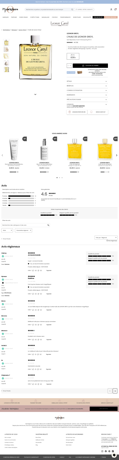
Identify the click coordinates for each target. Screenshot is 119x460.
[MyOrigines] (10, 9)
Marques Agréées (70, 440)
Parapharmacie (65, 17)
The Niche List (98, 17)
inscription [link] (104, 409)
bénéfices (70, 86)
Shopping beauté (42, 434)
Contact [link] (62, 457)
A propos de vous (11, 434)
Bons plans (77, 17)
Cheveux (54, 17)
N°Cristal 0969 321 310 (109, 446)
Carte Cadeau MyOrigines (11, 447)
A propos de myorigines (74, 434)
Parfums (14, 17)
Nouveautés (87, 17)
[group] (35, 60)
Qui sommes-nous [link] (70, 437)
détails (69, 81)
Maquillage (45, 17)
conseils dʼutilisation (74, 90)
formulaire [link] (105, 439)
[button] (35, 94)
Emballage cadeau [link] (9, 445)
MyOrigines (6, 30)
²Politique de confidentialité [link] (31, 457)
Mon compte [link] (8, 437)
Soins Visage (23, 17)
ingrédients (71, 95)
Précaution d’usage (74, 100)
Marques (6, 17)
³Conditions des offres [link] (49, 457)
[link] (111, 9)
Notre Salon (68, 445)
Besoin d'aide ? (106, 434)
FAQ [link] (70, 457)
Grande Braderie (110, 17)
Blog (37, 445)
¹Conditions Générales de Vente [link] (11, 457)
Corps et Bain (34, 17)
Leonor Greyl (22, 30)
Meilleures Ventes (40, 440)
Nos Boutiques (69, 442)
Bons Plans (38, 437)
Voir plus (94, 48)
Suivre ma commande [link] (10, 440)
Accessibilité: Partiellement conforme (85, 457)
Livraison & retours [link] (9, 442)
